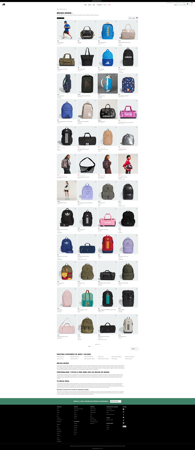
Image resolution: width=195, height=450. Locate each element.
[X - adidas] (130, 414)
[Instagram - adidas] (130, 412)
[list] (92, 18)
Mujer (85, 4)
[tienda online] (3, 4)
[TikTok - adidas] (130, 420)
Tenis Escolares (101, 356)
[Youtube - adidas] (130, 423)
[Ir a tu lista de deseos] (189, 5)
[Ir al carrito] (192, 5)
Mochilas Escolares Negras (116, 356)
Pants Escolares (114, 358)
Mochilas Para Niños (74, 358)
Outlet (109, 4)
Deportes (105, 4)
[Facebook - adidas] (130, 409)
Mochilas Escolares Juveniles (89, 358)
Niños (94, 4)
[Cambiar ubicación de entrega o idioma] (192, 3)
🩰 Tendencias (99, 4)
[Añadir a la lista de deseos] (75, 22)
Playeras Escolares (128, 358)
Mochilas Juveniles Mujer (129, 356)
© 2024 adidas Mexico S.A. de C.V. (97, 448)
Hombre (89, 4)
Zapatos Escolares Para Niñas (103, 358)
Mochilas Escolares (60, 356)
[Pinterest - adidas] (130, 417)
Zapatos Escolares (60, 358)
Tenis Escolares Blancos (88, 356)
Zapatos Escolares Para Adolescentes (75, 356)
